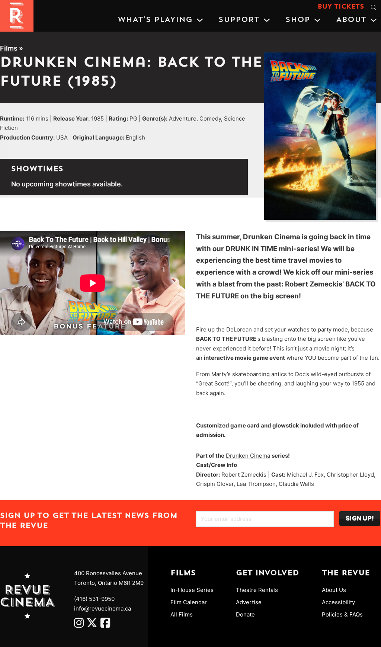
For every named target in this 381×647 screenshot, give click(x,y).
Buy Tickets (341, 7)
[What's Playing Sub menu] (200, 20)
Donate (245, 614)
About (351, 20)
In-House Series (192, 589)
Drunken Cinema (248, 455)
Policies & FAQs (342, 614)
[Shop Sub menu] (317, 20)
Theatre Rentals (257, 589)
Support (238, 20)
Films (8, 48)
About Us (334, 589)
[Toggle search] (373, 7)
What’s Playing (155, 20)
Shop (297, 20)
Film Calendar (188, 602)
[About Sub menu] (373, 20)
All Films (181, 614)
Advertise (249, 602)
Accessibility (338, 602)
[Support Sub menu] (266, 20)
